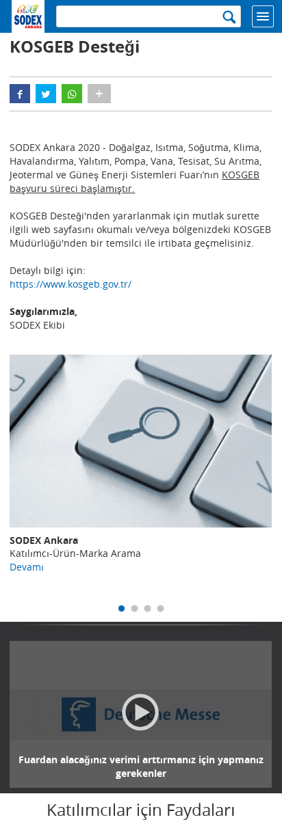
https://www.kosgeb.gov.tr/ (70, 283)
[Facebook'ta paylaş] (20, 93)
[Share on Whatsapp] (72, 93)
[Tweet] (46, 93)
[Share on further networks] (99, 93)
